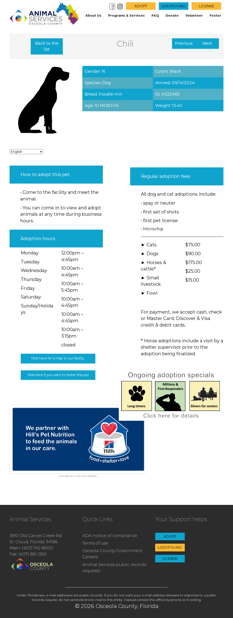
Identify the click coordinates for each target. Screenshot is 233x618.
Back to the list (46, 46)
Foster (215, 15)
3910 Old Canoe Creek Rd (36, 535)
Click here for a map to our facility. (58, 358)
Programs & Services (126, 15)
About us (93, 15)
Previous (184, 43)
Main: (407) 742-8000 (31, 547)
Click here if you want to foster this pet (58, 375)
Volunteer (194, 15)
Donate (172, 15)
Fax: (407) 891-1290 (28, 554)
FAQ (155, 15)
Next (207, 43)
